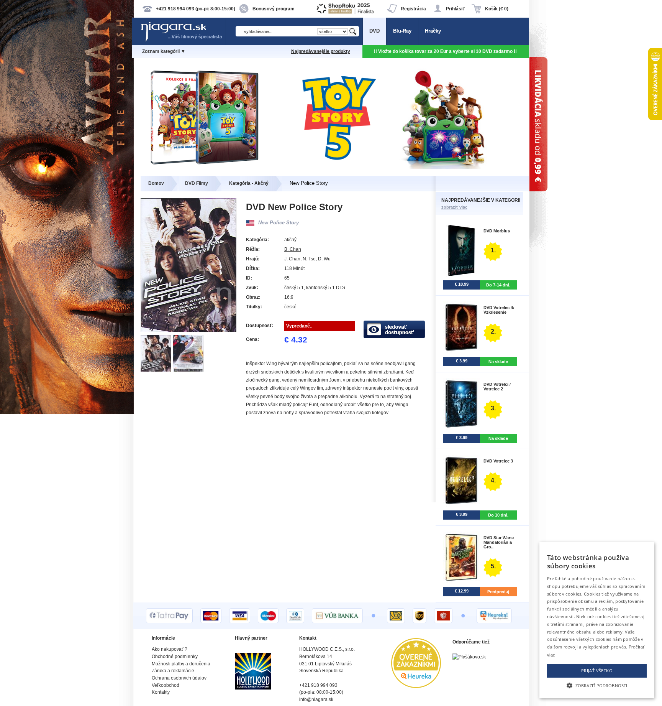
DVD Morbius (496, 231)
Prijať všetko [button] (597, 670)
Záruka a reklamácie (173, 670)
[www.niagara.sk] (183, 41)
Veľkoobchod (165, 685)
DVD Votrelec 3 (498, 461)
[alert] (596, 620)
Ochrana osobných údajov (179, 678)
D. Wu (324, 259)
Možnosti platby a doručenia (181, 664)
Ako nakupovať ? (169, 649)
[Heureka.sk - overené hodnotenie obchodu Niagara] (416, 686)
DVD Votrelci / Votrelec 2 (497, 386)
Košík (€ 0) (496, 9)
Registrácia (413, 9)
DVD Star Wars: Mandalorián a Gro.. (498, 542)
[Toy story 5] (331, 167)
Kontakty (161, 692)
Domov (156, 183)
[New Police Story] (157, 370)
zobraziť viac (454, 207)
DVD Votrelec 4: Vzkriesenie (499, 309)
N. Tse (309, 259)
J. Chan (292, 259)
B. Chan (292, 249)
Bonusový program (273, 9)
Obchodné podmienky (175, 656)
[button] (597, 684)
